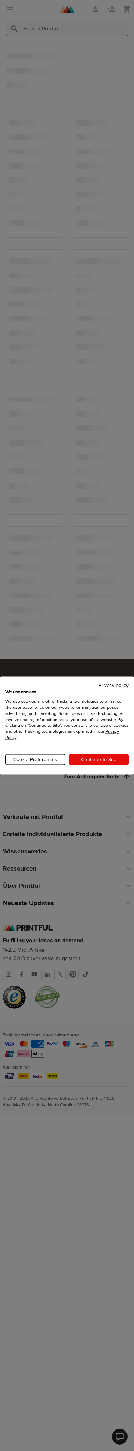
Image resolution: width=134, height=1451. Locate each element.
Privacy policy (114, 685)
